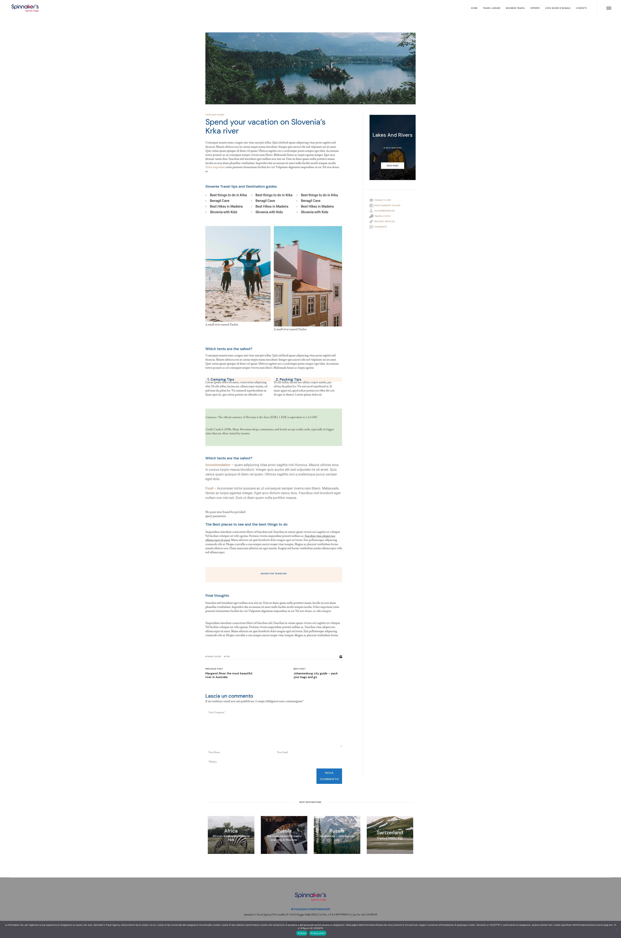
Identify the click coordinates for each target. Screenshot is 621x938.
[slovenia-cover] (310, 68)
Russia (284, 831)
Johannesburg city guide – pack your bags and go (316, 675)
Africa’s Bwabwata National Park (231, 838)
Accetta (302, 933)
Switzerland (390, 832)
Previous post (214, 669)
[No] (617, 929)
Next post (300, 669)
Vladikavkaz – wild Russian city (337, 838)
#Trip (227, 656)
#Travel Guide (213, 656)
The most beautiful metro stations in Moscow (284, 838)
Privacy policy (318, 933)
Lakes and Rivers (214, 115)
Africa (231, 831)
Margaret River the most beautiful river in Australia (228, 675)
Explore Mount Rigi (390, 838)
